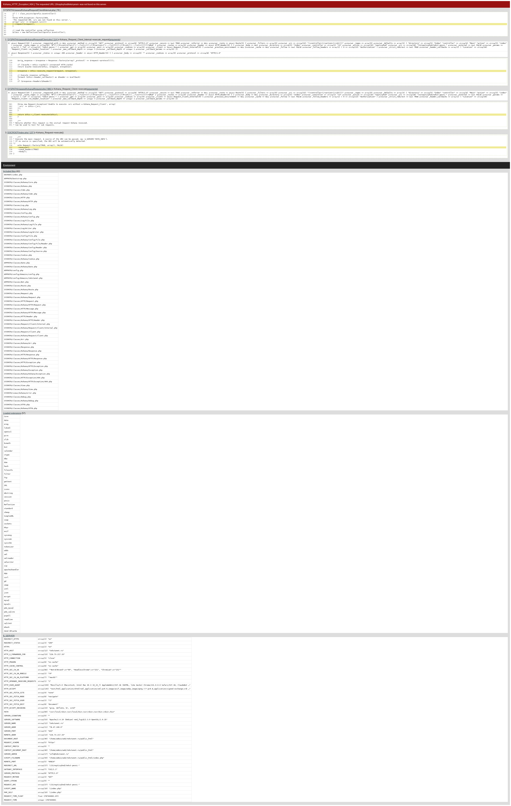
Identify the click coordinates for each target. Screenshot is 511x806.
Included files (9, 171)
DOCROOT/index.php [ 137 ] (20, 133)
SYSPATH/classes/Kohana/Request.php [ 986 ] (29, 89)
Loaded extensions (12, 413)
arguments (115, 39)
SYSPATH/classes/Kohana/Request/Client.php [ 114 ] (32, 39)
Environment (9, 165)
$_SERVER (9, 636)
